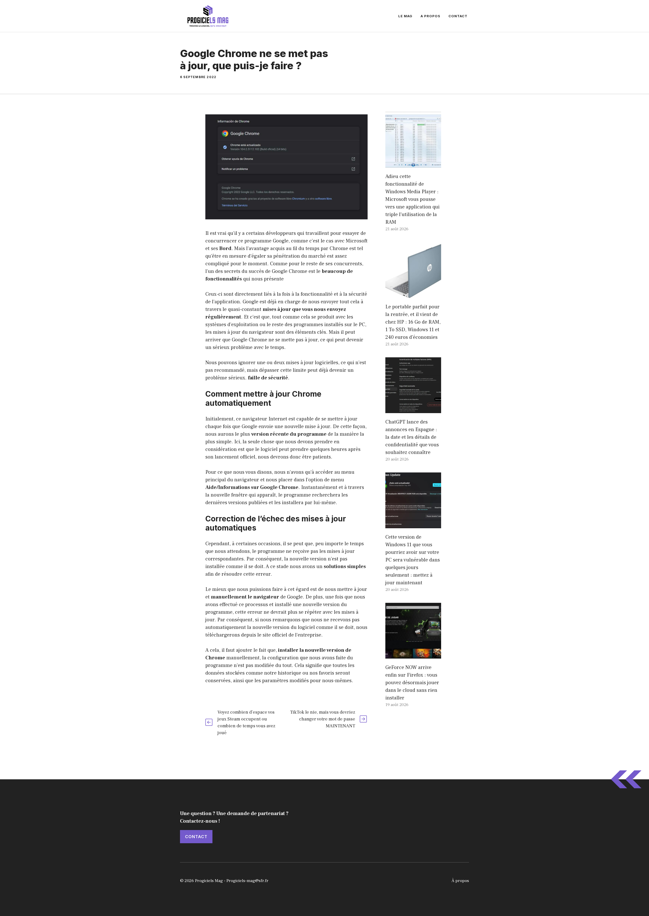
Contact (457, 16)
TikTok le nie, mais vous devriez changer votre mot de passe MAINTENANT (322, 719)
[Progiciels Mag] (207, 15)
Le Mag (405, 16)
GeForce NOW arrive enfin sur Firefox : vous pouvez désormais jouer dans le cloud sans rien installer (412, 682)
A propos (430, 16)
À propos (460, 881)
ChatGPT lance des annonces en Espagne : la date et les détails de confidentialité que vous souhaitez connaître (412, 437)
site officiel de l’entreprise (292, 635)
